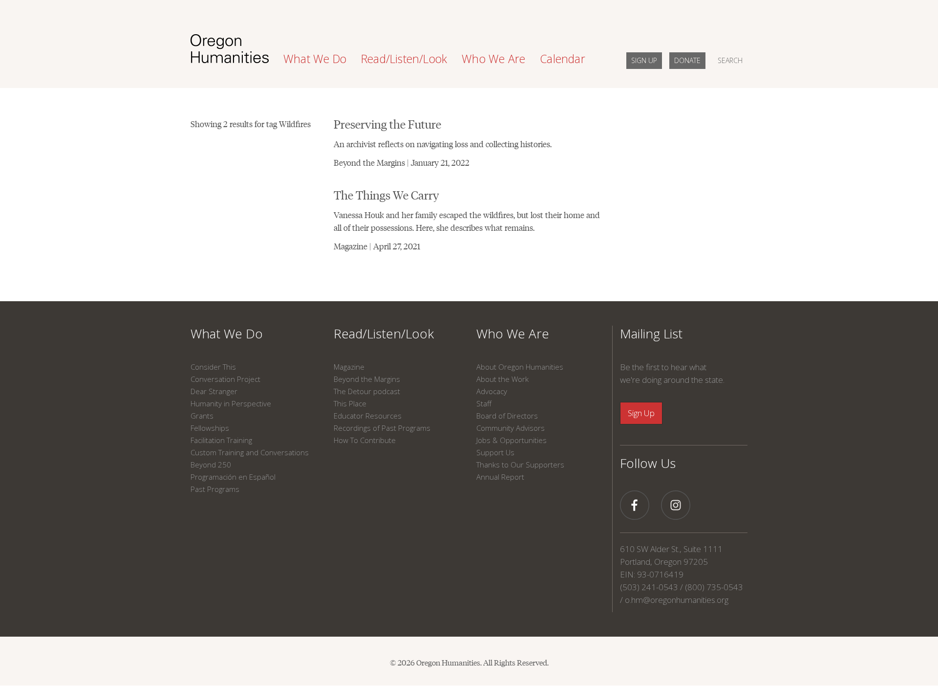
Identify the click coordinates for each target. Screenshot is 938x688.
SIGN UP (644, 60)
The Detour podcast (367, 391)
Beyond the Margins (367, 379)
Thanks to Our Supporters (520, 464)
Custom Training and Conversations (250, 452)
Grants (202, 416)
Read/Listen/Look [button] (404, 59)
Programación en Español (233, 477)
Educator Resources (368, 416)
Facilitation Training (221, 440)
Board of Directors (507, 416)
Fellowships (210, 428)
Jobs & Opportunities (511, 440)
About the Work (502, 379)
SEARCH (730, 60)
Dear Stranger (214, 391)
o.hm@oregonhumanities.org (676, 599)
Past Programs (215, 489)
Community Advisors (510, 428)
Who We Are (512, 333)
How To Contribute (365, 440)
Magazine (349, 367)
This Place (350, 403)
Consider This (213, 367)
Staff (483, 403)
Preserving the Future (387, 123)
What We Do (227, 333)
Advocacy (491, 391)
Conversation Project (225, 379)
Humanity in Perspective (231, 403)
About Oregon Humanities (519, 367)
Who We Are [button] (493, 59)
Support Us (495, 452)
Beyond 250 (211, 464)
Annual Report (500, 477)
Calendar (562, 59)
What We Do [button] (314, 59)
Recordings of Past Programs (382, 428)
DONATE (687, 60)
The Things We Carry (386, 194)
